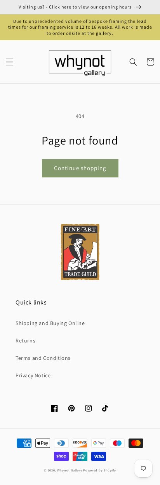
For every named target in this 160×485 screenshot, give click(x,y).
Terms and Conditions (43, 357)
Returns (25, 340)
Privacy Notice (33, 375)
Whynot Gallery (69, 470)
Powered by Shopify (99, 470)
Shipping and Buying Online (50, 323)
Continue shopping (80, 168)
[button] (9, 62)
